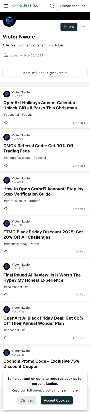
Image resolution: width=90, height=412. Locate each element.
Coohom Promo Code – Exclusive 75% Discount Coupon (41, 364)
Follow (69, 27)
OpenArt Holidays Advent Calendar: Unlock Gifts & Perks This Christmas (40, 105)
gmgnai (40, 157)
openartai (11, 114)
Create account (72, 6)
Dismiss (27, 400)
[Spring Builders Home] (25, 6)
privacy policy (44, 390)
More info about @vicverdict (45, 73)
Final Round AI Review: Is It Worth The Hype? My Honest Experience (42, 278)
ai (27, 287)
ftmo (35, 244)
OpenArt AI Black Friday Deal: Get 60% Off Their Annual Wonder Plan (43, 321)
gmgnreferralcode (17, 157)
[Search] (52, 6)
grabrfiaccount (15, 200)
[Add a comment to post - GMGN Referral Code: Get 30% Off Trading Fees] (7, 165)
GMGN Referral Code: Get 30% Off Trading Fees (38, 148)
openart (28, 114)
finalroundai (13, 287)
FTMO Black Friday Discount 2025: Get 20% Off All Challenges (43, 234)
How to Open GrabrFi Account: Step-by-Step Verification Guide (44, 191)
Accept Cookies (56, 400)
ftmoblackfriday (16, 244)
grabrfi (34, 200)
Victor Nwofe (21, 92)
